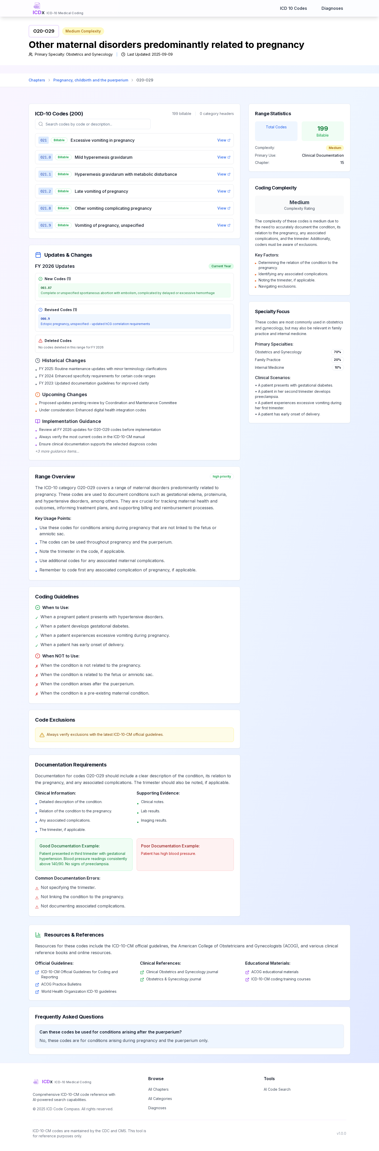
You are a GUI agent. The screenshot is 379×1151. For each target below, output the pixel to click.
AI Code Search (277, 1089)
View (221, 140)
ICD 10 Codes (293, 8)
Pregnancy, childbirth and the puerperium (90, 80)
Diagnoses (332, 8)
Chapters (37, 80)
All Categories (160, 1098)
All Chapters (158, 1089)
